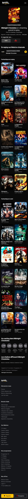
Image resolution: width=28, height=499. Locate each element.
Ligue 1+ (3, 483)
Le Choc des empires (7, 146)
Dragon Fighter (19, 191)
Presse (3, 389)
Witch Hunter (5, 169)
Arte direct (4, 438)
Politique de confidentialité (8, 406)
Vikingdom (4, 191)
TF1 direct (3, 428)
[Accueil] (5, 2)
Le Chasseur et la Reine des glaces (19, 102)
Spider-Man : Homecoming (5, 80)
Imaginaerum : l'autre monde (21, 169)
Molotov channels (5, 362)
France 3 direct (5, 432)
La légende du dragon (19, 125)
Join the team (4, 395)
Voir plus (24, 34)
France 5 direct (5, 434)
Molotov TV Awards (6, 466)
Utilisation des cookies (7, 411)
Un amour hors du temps (19, 330)
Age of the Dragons (20, 219)
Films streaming (5, 460)
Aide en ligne (4, 404)
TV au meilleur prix (6, 485)
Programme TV (5, 454)
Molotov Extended (6, 481)
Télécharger (4, 417)
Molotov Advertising (6, 393)
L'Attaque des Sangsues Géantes (6, 308)
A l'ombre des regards (5, 220)
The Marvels (18, 80)
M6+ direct (4, 436)
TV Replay (3, 456)
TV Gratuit (3, 458)
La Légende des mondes (19, 147)
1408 (2, 124)
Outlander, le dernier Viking (7, 102)
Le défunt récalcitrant (4, 264)
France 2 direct (5, 430)
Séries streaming (5, 462)
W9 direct (3, 440)
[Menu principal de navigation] (25, 3)
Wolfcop (17, 264)
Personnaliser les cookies (7, 415)
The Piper (17, 307)
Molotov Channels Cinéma (16, 362)
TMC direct (4, 442)
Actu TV (3, 470)
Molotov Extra (4, 479)
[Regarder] (25, 52)
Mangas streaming (6, 468)
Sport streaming (5, 464)
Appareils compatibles (7, 419)
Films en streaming (10, 32)
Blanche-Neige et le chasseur (6, 242)
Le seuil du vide (5, 286)
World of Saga (19, 286)
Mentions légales (5, 408)
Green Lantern (19, 241)
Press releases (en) (6, 391)
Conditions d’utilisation (7, 413)
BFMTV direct (4, 444)
